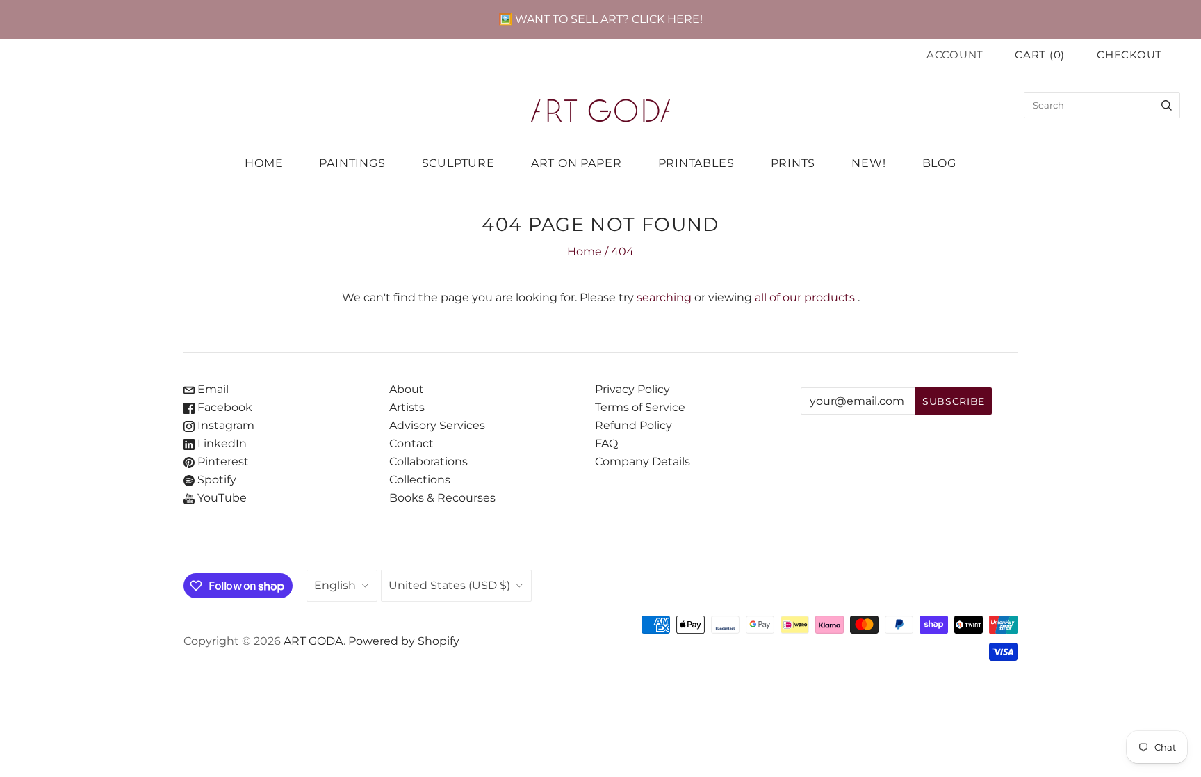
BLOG (939, 163)
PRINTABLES (696, 163)
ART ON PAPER (576, 163)
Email (212, 389)
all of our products (805, 297)
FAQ (606, 443)
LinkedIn (221, 443)
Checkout (1129, 55)
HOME (264, 163)
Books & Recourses (442, 497)
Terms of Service (640, 407)
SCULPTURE (458, 163)
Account (954, 55)
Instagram (224, 425)
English (335, 585)
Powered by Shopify (403, 641)
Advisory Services (437, 425)
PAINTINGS (352, 163)
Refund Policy (633, 425)
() (1040, 55)
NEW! (868, 163)
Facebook (223, 407)
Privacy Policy (632, 389)
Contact (411, 443)
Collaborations (428, 461)
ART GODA (313, 641)
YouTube (221, 497)
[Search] (1166, 105)
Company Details (642, 461)
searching (664, 297)
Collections (419, 479)
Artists (407, 407)
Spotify (215, 479)
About (406, 389)
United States (449, 585)
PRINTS (793, 163)
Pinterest (222, 461)
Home (584, 251)
